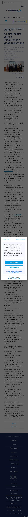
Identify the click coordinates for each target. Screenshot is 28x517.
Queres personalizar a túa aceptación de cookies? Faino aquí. (14, 272)
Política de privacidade (14, 278)
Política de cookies (14, 277)
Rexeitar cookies (14, 267)
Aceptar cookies (14, 262)
